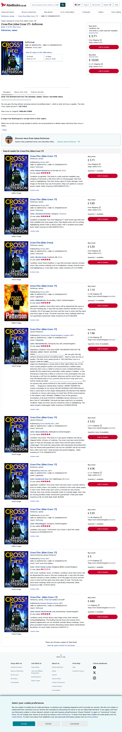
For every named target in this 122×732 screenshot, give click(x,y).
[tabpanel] (43, 113)
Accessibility (56, 690)
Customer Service (78, 671)
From (31, 57)
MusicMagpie (40, 524)
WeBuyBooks (40, 300)
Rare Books (48, 12)
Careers (54, 675)
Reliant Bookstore (42, 170)
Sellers (101, 12)
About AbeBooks (57, 667)
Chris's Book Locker (43, 567)
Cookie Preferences (58, 682)
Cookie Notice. (17, 717)
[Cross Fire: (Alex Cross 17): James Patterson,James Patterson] (16, 587)
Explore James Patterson (66, 142)
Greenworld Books (43, 214)
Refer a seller (35, 680)
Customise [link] (74, 724)
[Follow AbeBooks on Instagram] (94, 678)
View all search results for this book (61, 645)
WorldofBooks (41, 344)
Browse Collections (29, 12)
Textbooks (86, 12)
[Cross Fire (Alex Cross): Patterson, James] (16, 277)
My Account (96, 5)
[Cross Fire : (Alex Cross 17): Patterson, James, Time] (16, 631)
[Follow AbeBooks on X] (94, 673)
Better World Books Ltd (45, 611)
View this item (93, 33)
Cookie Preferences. (63, 714)
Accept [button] (24, 724)
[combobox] (45, 5)
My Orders (14, 678)
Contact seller (34, 190)
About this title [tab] (20, 92)
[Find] (62, 5)
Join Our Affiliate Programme (37, 672)
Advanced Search (7, 12)
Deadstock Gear (41, 479)
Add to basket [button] (104, 47)
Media (54, 671)
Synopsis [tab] (7, 92)
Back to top (61, 657)
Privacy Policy (56, 678)
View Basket (15, 682)
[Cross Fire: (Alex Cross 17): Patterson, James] (16, 191)
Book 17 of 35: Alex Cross (11, 27)
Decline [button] (48, 724)
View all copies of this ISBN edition (39, 52)
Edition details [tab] (37, 92)
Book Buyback (36, 677)
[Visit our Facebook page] (94, 668)
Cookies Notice (57, 686)
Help (116, 5)
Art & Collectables (67, 12)
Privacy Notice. (92, 717)
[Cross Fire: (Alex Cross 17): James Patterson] (16, 364)
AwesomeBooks (41, 432)
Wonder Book (40, 257)
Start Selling (116, 12)
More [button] (5, 130)
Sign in (86, 5)
